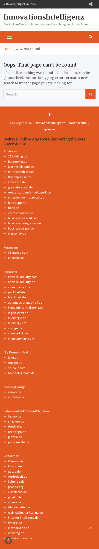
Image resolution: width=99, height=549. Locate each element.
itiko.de (13, 358)
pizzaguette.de (18, 442)
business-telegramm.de (24, 223)
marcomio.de (17, 233)
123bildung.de (17, 156)
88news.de (15, 461)
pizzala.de (15, 437)
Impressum (49, 129)
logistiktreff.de (18, 313)
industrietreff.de (19, 287)
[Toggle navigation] (9, 37)
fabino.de (14, 416)
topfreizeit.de (17, 476)
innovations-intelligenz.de (26, 307)
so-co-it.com (16, 368)
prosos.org (15, 487)
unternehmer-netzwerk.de (26, 197)
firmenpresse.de (19, 177)
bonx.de (13, 208)
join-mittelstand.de (21, 167)
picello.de (15, 497)
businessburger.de (21, 228)
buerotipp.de (17, 203)
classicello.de (17, 492)
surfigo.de (15, 328)
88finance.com (18, 252)
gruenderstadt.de (20, 187)
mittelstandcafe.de (21, 172)
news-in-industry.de (21, 282)
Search (90, 94)
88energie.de (17, 318)
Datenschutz (78, 123)
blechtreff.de (17, 297)
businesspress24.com (23, 218)
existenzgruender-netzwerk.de (29, 192)
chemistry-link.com (21, 338)
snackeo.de (16, 421)
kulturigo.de (16, 481)
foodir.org (15, 426)
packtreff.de (16, 292)
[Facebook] (49, 114)
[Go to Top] (91, 528)
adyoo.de (14, 502)
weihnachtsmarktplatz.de (25, 512)
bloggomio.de (17, 162)
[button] (8, 540)
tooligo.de (15, 363)
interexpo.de (17, 182)
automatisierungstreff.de (25, 302)
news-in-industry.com (23, 277)
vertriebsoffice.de (20, 213)
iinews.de (14, 392)
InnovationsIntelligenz (43, 17)
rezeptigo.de (17, 432)
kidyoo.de (15, 466)
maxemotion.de (18, 528)
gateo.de (14, 471)
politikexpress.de (20, 538)
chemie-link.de (18, 333)
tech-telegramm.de (21, 373)
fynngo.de (15, 523)
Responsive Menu (91, 4)
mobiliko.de (16, 397)
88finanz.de (16, 258)
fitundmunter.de (19, 507)
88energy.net (17, 323)
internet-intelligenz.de (23, 517)
